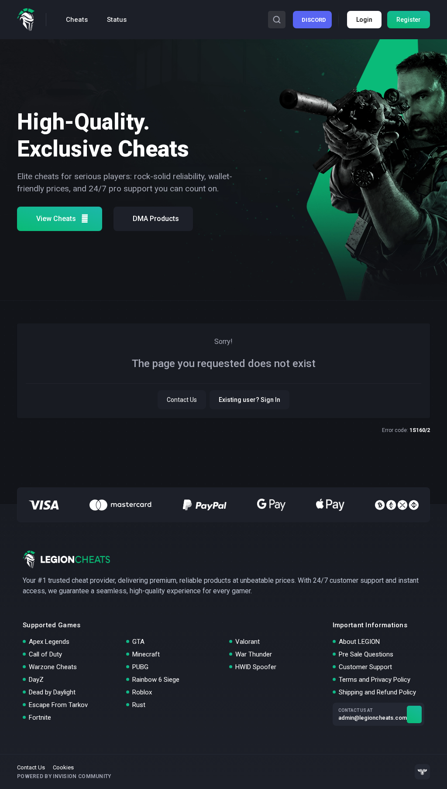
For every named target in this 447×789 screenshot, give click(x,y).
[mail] (414, 714)
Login (364, 19)
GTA (138, 642)
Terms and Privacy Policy (374, 680)
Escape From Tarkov (58, 705)
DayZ (36, 680)
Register (408, 19)
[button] (276, 19)
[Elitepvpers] (422, 771)
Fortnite (40, 717)
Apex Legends (49, 642)
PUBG (140, 667)
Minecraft (146, 654)
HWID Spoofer (255, 667)
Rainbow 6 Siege (155, 680)
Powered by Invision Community (64, 776)
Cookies (63, 767)
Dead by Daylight (52, 692)
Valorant (247, 642)
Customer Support (365, 667)
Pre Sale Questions (366, 654)
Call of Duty (45, 654)
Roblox (142, 692)
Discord (314, 20)
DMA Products (156, 218)
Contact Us (182, 399)
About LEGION (359, 642)
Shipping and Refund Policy (377, 692)
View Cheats (56, 218)
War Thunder (253, 654)
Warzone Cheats (53, 667)
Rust (138, 705)
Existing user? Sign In (249, 399)
